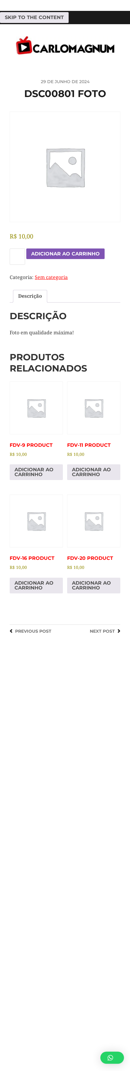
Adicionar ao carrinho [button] (34, 472)
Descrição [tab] (30, 296)
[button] (112, 1058)
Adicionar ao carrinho (65, 254)
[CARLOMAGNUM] (65, 45)
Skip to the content (34, 17)
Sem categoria (51, 277)
